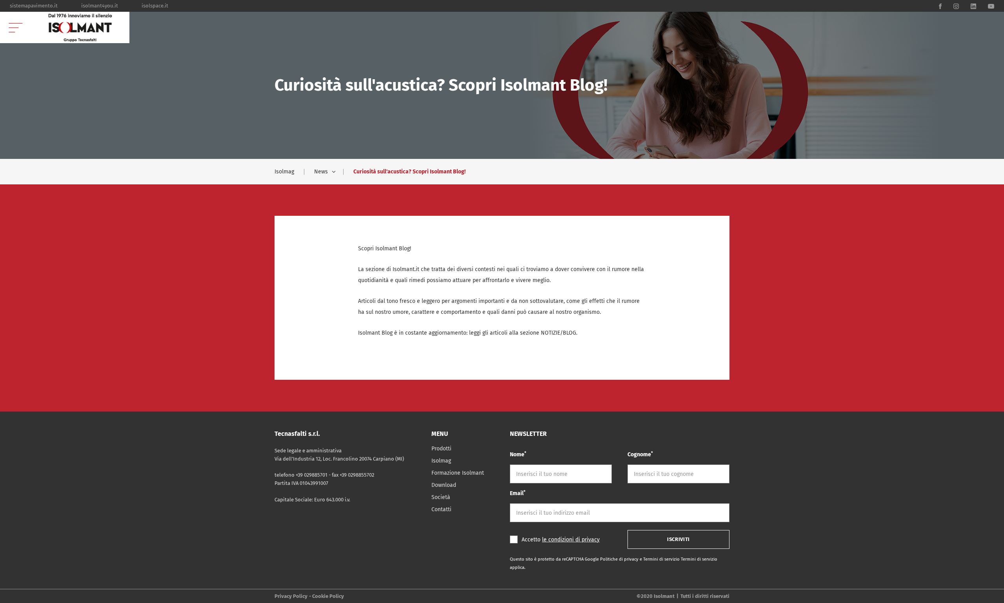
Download (443, 485)
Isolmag (284, 171)
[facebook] (940, 6)
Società (440, 497)
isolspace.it (155, 6)
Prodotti (441, 448)
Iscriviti (678, 539)
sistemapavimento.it (34, 6)
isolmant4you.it (99, 6)
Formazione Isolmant (457, 473)
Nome (518, 454)
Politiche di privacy (620, 559)
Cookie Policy (328, 596)
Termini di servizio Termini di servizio (680, 559)
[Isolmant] (80, 27)
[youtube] (991, 6)
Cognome (640, 454)
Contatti (441, 509)
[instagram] (956, 6)
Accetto (561, 539)
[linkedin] (973, 6)
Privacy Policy (291, 596)
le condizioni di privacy (571, 539)
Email (518, 493)
